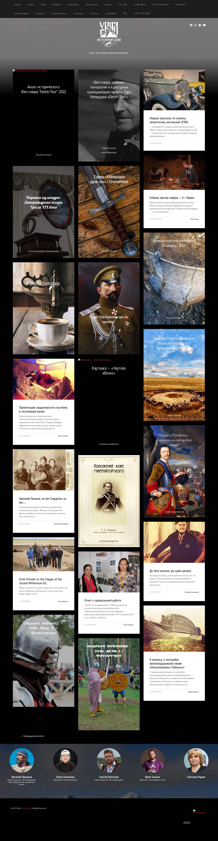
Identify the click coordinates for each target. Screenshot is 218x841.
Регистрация (73, 4)
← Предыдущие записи (32, 736)
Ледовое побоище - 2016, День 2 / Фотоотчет (43, 628)
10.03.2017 (25, 436)
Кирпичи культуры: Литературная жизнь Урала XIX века (43, 202)
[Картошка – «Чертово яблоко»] (109, 405)
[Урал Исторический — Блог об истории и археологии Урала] (109, 34)
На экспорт (79, 13)
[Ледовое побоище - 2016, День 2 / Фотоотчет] (43, 661)
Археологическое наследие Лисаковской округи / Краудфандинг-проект (174, 344)
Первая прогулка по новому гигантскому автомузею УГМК (169, 120)
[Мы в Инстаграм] (195, 25)
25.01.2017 (25, 523)
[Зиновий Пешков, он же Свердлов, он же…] (43, 470)
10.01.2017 (156, 592)
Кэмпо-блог (180, 4)
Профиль (56, 4)
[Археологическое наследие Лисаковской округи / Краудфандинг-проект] (174, 375)
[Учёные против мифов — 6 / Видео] (174, 172)
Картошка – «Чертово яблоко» (109, 370)
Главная (108, 4)
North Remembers (161, 4)
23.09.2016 (91, 624)
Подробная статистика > (187, 822)
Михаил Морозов (193, 692)
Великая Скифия (21, 13)
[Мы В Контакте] (191, 25)
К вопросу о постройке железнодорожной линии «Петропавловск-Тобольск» (167, 663)
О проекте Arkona (59, 13)
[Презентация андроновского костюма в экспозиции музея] (43, 379)
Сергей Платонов (109, 251)
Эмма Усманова (109, 148)
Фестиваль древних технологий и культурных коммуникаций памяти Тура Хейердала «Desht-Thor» (108, 90)
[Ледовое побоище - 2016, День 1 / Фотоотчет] (109, 684)
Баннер (31, 4)
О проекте (40, 13)
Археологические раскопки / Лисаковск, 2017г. (174, 243)
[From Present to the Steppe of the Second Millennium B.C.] (43, 554)
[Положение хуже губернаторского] (109, 501)
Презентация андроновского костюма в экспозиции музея (43, 409)
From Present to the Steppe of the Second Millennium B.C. (40, 581)
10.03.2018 (156, 219)
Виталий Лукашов (43, 155)
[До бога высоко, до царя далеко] (174, 542)
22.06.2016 (156, 691)
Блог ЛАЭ (122, 4)
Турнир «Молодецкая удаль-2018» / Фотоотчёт (109, 179)
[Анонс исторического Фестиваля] (43, 116)
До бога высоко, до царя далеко (170, 571)
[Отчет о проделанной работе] (109, 571)
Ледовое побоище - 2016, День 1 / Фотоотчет (108, 651)
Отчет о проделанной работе (102, 600)
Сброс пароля (92, 4)
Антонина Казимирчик (43, 349)
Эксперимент (111, 13)
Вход (43, 4)
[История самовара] (43, 308)
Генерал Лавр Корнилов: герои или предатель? (108, 319)
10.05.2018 (156, 143)
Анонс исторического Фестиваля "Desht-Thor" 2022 (43, 89)
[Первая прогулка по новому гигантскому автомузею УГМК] (174, 90)
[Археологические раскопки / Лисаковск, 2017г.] (174, 279)
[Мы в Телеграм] (200, 25)
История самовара (43, 283)
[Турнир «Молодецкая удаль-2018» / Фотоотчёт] (109, 212)
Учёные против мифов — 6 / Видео (172, 198)
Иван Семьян (195, 219)
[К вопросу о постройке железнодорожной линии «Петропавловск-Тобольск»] (174, 629)
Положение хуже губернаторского (109, 468)
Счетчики (94, 13)
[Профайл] (22, 760)
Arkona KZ (26, 808)
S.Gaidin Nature (139, 4)
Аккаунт (17, 4)
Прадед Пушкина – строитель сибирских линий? (174, 440)
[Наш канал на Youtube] (204, 25)
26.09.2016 (25, 601)
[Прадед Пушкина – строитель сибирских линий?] (174, 471)
